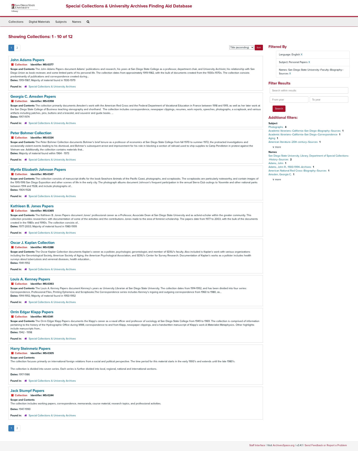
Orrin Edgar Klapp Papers (32, 312)
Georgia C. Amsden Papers (33, 96)
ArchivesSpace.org (283, 445)
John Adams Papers (27, 60)
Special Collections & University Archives (52, 86)
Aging (272, 138)
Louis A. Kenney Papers (30, 279)
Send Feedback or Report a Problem (326, 445)
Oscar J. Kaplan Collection (32, 243)
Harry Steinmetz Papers (30, 348)
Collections (16, 22)
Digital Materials (39, 22)
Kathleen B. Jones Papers (32, 206)
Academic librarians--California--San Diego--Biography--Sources (304, 130)
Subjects (61, 22)
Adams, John (276, 163)
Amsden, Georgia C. (280, 174)
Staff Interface (257, 445)
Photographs (276, 127)
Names (76, 22)
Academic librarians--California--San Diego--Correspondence (303, 134)
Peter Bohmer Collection (30, 133)
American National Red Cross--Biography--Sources (297, 170)
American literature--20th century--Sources (293, 142)
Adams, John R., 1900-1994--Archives (290, 167)
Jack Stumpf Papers (27, 391)
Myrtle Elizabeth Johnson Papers (38, 169)
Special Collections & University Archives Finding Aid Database (129, 6)
